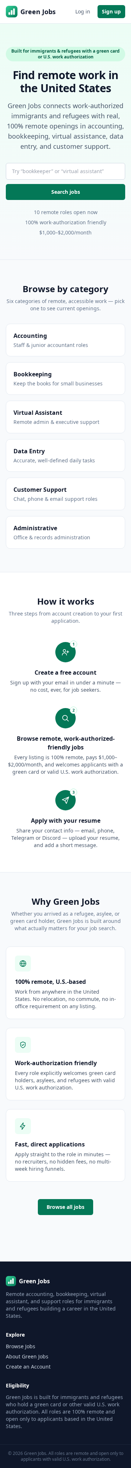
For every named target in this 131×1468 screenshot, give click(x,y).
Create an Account (28, 1366)
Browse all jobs (65, 1206)
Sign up (111, 11)
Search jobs (65, 191)
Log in (82, 11)
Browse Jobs (20, 1346)
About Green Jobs (27, 1356)
